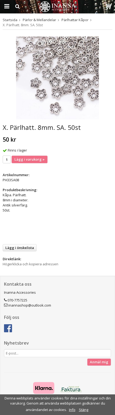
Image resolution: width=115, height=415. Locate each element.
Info (72, 409)
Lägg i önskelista (19, 247)
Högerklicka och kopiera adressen (30, 264)
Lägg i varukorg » (29, 159)
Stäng (83, 409)
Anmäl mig (99, 362)
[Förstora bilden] (57, 77)
